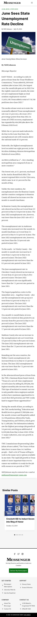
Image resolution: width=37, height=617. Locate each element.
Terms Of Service (27, 587)
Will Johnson (7, 29)
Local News (5, 9)
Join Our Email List (9, 593)
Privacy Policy (26, 584)
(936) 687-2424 (26, 609)
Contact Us (7, 609)
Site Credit (27, 615)
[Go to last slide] (5, 513)
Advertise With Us (9, 590)
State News (14, 9)
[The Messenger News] (12, 2)
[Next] (31, 513)
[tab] (14, 534)
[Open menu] (32, 2)
